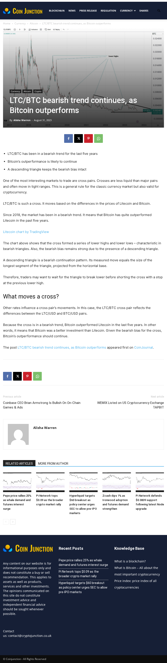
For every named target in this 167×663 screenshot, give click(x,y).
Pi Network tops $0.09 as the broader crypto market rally (49, 500)
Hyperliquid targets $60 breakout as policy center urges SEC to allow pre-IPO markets (83, 504)
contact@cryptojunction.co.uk (29, 636)
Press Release (88, 10)
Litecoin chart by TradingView (26, 232)
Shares (143, 10)
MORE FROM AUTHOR (53, 463)
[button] (159, 11)
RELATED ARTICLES (19, 463)
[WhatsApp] (98, 138)
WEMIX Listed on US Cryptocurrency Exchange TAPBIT (130, 405)
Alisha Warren (21, 120)
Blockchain (57, 10)
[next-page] (12, 522)
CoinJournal (143, 347)
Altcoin (34, 23)
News (71, 10)
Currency (126, 10)
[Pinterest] (88, 138)
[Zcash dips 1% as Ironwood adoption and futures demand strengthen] (116, 482)
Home (6, 23)
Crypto (38, 91)
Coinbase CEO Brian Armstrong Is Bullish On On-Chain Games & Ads (41, 405)
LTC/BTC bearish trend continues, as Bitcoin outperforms (62, 347)
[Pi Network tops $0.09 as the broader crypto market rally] (50, 482)
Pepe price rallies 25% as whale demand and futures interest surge (83, 562)
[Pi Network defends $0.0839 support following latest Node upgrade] (150, 482)
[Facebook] (68, 138)
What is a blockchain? (130, 561)
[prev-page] (5, 522)
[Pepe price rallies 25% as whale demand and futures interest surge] (17, 482)
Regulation (108, 10)
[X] (78, 138)
